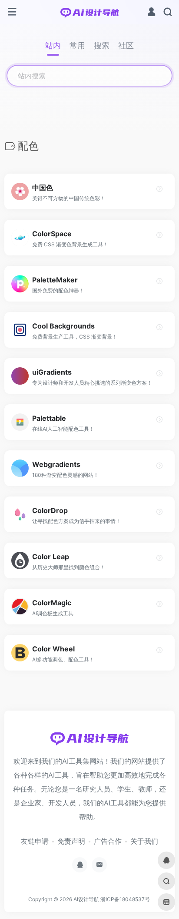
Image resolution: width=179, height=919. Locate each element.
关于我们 (144, 841)
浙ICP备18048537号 (125, 899)
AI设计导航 (86, 899)
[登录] (151, 13)
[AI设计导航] (89, 12)
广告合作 (108, 841)
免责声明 (71, 841)
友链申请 (35, 841)
